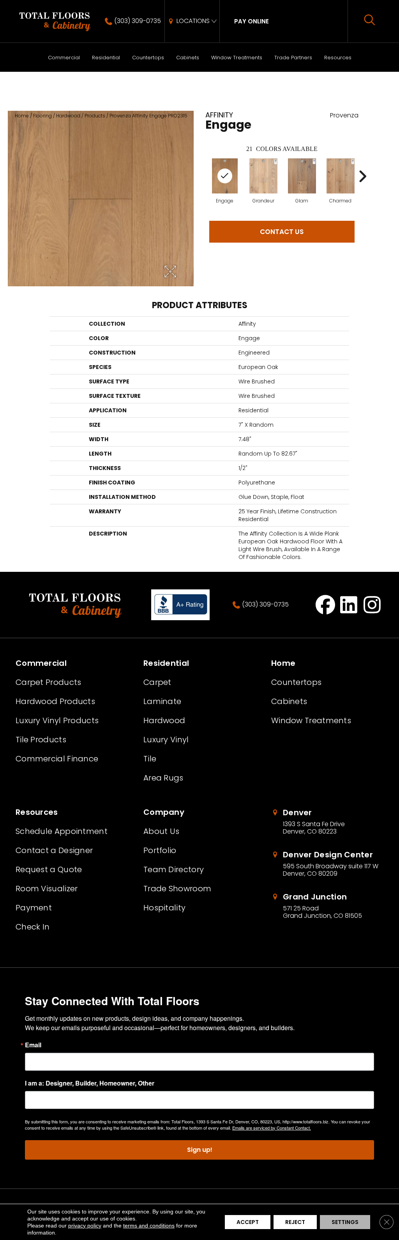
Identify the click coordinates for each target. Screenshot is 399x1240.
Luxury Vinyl (166, 739)
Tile (149, 758)
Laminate (162, 701)
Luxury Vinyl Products (57, 720)
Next (362, 176)
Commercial (64, 57)
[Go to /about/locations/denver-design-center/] (327, 864)
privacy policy (84, 1225)
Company (163, 812)
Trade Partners (293, 57)
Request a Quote (49, 869)
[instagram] (372, 604)
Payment (34, 907)
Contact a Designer (54, 850)
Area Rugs (163, 777)
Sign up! (199, 1149)
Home (22, 115)
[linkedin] (349, 604)
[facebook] (325, 604)
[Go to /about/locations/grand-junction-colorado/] (327, 906)
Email (33, 1045)
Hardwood (68, 115)
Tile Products (41, 739)
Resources (337, 57)
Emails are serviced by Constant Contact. (271, 1128)
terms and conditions (149, 1225)
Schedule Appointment (62, 831)
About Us (161, 831)
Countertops (148, 57)
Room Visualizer (47, 888)
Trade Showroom (177, 888)
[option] (263, 180)
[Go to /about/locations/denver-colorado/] (327, 822)
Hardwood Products (55, 701)
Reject (295, 1222)
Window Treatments (236, 57)
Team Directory (173, 869)
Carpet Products (48, 682)
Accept (248, 1222)
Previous (201, 176)
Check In (32, 926)
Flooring (42, 115)
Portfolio (160, 850)
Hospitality (164, 907)
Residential (106, 57)
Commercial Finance (57, 758)
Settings (345, 1222)
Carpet (157, 682)
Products (95, 115)
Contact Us (282, 231)
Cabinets (187, 57)
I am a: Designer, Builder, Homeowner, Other (89, 1083)
